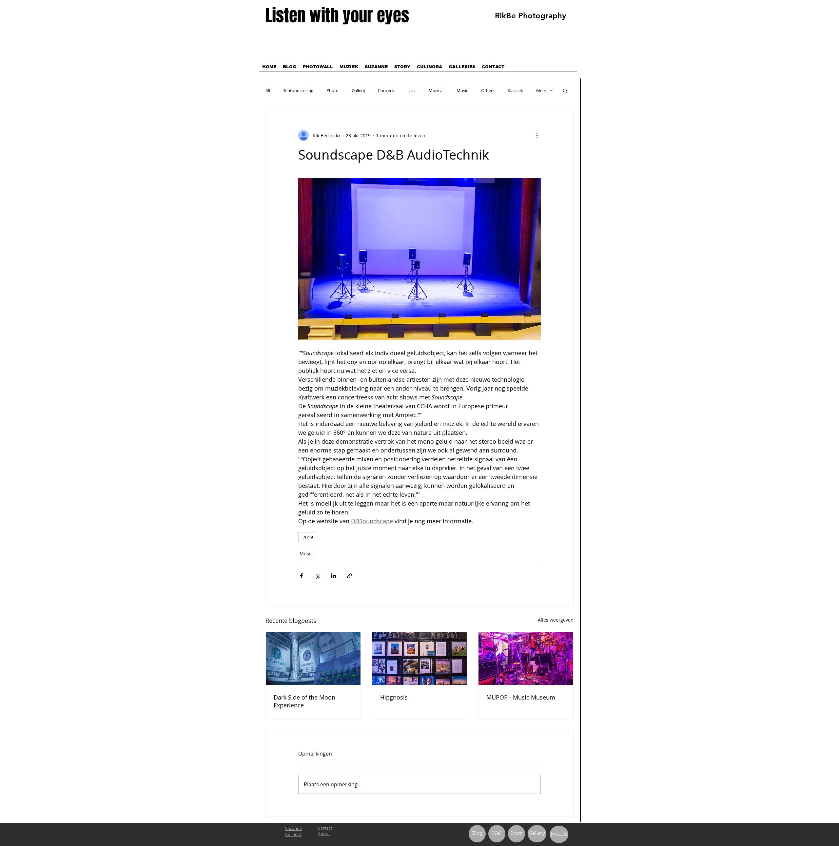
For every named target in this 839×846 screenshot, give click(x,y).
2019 (307, 537)
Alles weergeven (556, 620)
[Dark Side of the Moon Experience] (313, 658)
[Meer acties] (537, 135)
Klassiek (515, 90)
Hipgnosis (394, 697)
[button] (565, 90)
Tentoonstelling (298, 90)
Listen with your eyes (337, 15)
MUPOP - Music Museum (520, 697)
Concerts (386, 90)
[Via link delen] (349, 576)
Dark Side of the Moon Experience (304, 701)
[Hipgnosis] (419, 658)
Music (462, 90)
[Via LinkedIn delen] (333, 576)
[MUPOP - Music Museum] (525, 658)
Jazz (412, 90)
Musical (436, 90)
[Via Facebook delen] (301, 576)
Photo (332, 90)
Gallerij (358, 90)
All (267, 90)
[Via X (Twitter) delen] (317, 576)
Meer (541, 90)
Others (488, 90)
